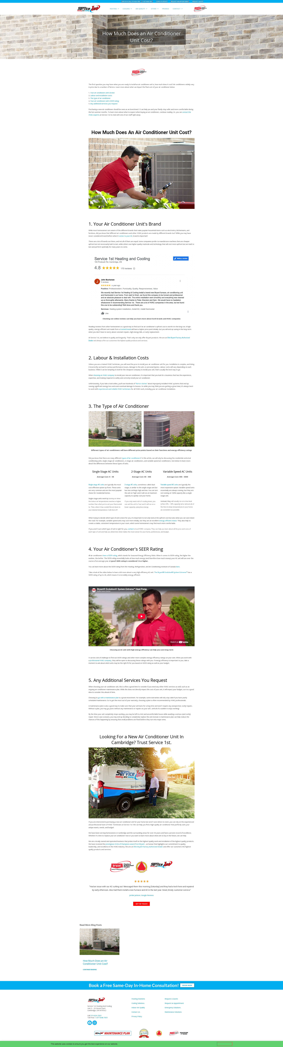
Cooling (126, 9)
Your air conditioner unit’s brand (102, 93)
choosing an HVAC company (103, 375)
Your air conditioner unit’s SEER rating (104, 101)
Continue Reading (90, 970)
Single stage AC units (96, 485)
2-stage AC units (131, 485)
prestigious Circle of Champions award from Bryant (125, 844)
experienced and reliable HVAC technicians (114, 389)
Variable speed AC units (169, 485)
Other (153, 9)
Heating (113, 9)
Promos (165, 9)
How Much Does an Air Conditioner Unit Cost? (95, 962)
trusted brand (125, 329)
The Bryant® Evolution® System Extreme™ (170, 572)
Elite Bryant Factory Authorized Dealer (148, 847)
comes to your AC (125, 236)
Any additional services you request (103, 103)
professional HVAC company (100, 660)
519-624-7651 (96, 1015)
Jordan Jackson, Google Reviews (141, 895)
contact (130, 529)
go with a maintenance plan (108, 697)
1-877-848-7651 (101, 1017)
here (178, 567)
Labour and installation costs (101, 95)
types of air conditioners (131, 458)
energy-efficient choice (168, 520)
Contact (176, 9)
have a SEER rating (110, 555)
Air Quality (140, 9)
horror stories (141, 383)
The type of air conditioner (100, 98)
